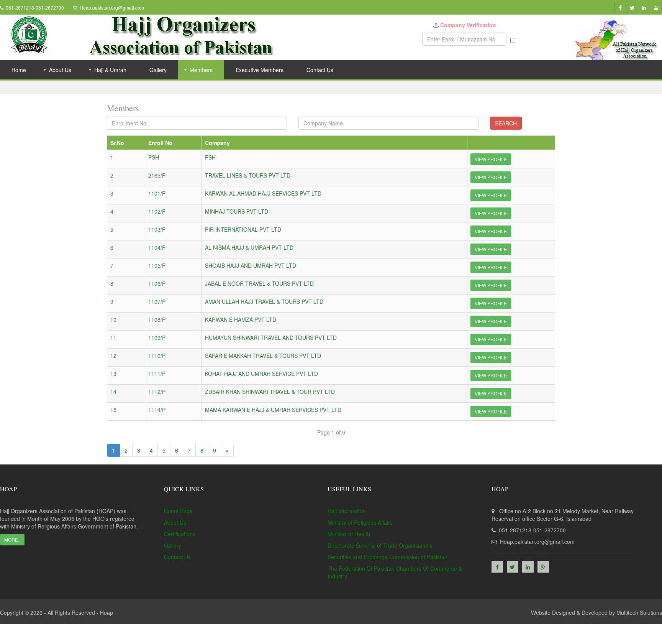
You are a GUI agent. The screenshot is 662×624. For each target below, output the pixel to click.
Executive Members (259, 70)
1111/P (157, 373)
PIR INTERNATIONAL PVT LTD (243, 229)
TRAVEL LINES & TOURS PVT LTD (247, 175)
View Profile (491, 159)
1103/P (157, 229)
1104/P (157, 247)
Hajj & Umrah (110, 70)
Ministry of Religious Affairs (360, 522)
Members (201, 70)
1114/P (157, 409)
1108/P (157, 319)
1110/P (157, 355)
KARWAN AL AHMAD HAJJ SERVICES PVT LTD (263, 193)
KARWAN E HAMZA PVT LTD (240, 319)
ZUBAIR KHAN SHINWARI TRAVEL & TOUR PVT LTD (270, 391)
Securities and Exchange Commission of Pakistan (387, 557)
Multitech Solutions (639, 612)
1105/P (157, 265)
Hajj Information (347, 511)
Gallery (158, 70)
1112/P (157, 391)
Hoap (106, 612)
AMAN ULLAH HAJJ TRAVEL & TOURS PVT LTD (264, 301)
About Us (60, 70)
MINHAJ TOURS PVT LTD (236, 211)
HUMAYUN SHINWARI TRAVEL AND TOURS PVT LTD (271, 337)
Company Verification (468, 25)
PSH (153, 157)
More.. (12, 539)
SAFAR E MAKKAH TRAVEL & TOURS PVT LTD (263, 355)
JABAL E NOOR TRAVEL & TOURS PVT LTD (259, 283)
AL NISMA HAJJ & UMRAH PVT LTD (249, 247)
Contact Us (319, 70)
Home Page (178, 511)
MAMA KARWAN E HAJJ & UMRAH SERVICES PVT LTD (273, 409)
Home (18, 70)
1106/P (157, 283)
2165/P (157, 175)
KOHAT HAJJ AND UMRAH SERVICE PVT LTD (261, 373)
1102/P (157, 211)
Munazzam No (534, 39)
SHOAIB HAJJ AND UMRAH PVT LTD (250, 265)
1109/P (157, 337)
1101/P (157, 193)
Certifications (179, 534)
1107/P (157, 301)
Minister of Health (349, 534)
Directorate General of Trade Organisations (380, 545)
